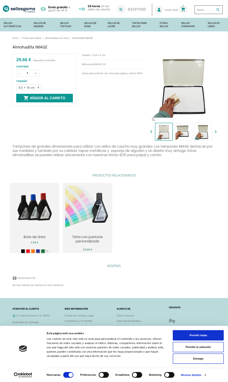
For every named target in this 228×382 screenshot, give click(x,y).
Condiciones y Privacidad (78, 320)
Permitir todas (198, 335)
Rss (172, 322)
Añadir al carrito (44, 98)
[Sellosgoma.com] (19, 9)
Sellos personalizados (129, 320)
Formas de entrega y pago (79, 315)
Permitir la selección (198, 346)
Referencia (18, 160)
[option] (164, 132)
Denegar (198, 358)
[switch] (104, 375)
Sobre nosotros (125, 315)
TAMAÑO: (22, 81)
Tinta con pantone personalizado (87, 239)
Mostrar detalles (191, 374)
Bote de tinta (34, 237)
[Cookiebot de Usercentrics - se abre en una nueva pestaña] (23, 375)
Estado (16, 165)
